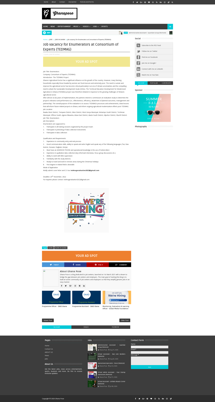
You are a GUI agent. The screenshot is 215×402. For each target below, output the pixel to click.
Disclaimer (72, 2)
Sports (104, 27)
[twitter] (137, 2)
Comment (123, 265)
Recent (141, 83)
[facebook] (133, 2)
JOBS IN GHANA (60, 39)
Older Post (125, 320)
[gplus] (141, 2)
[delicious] (168, 2)
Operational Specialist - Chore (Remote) (111, 363)
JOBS (118, 33)
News (53, 27)
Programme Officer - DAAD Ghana (54, 306)
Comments (166, 83)
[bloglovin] (149, 2)
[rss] (156, 2)
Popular (154, 83)
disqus (86, 327)
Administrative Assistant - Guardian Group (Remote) (140, 33)
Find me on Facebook (150, 57)
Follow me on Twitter (149, 51)
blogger (57, 327)
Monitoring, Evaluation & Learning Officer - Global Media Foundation (116, 307)
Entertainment (64, 27)
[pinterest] (145, 2)
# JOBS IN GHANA (61, 248)
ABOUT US (49, 352)
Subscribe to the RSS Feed (151, 45)
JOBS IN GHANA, (54, 54)
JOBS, (47, 54)
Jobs (95, 27)
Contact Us (49, 349)
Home (46, 2)
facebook (115, 327)
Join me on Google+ (149, 63)
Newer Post (48, 320)
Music (75, 27)
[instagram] (164, 2)
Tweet (56, 265)
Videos (86, 27)
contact (62, 2)
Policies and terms (87, 2)
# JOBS (50, 248)
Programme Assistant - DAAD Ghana (85, 306)
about (54, 2)
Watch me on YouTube (150, 75)
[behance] (160, 2)
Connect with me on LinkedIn (152, 69)
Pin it (100, 265)
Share (78, 265)
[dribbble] (153, 2)
